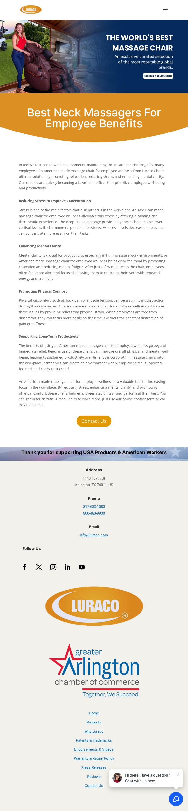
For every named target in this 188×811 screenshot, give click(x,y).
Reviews (94, 776)
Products (94, 722)
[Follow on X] (39, 567)
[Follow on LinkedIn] (67, 567)
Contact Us (94, 421)
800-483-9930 (94, 513)
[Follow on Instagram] (53, 567)
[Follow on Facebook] (25, 567)
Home (94, 713)
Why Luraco (94, 731)
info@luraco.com (94, 535)
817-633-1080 (94, 506)
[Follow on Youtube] (82, 567)
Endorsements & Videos (94, 749)
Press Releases (93, 767)
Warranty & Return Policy (94, 758)
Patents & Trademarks (94, 740)
